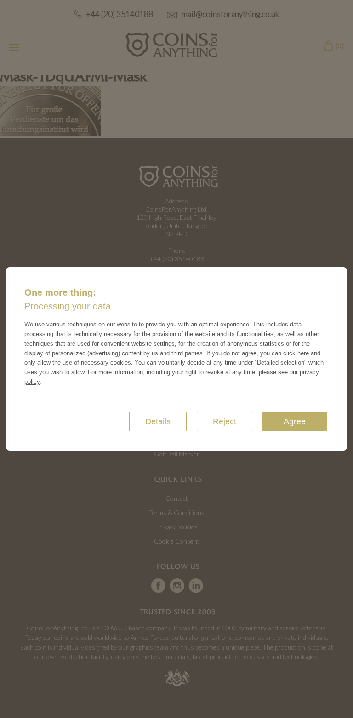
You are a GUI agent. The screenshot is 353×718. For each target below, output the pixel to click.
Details (158, 421)
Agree (295, 421)
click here (296, 353)
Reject (224, 421)
